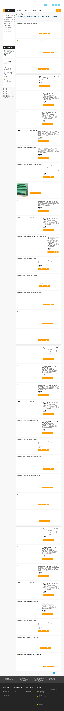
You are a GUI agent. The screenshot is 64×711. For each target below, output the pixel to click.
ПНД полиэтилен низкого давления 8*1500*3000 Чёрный (47, 566)
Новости (34, 10)
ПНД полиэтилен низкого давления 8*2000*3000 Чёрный (47, 621)
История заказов (29, 691)
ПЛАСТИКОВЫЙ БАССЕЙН (8, 17)
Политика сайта (5, 692)
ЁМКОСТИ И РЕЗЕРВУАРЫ (8, 27)
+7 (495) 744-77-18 (41, 698)
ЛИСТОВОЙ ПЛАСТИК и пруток (10, 13)
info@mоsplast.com (41, 704)
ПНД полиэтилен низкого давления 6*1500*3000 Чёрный (47, 440)
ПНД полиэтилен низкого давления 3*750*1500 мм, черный (49, 76)
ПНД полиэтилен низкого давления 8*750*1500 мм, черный (49, 511)
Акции (15, 691)
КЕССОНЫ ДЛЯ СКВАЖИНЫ (8, 23)
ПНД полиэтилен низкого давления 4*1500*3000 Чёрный (47, 201)
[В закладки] (47, 33)
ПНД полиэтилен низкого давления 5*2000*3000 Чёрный (47, 385)
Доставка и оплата (27, 10)
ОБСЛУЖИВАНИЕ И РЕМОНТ (8, 41)
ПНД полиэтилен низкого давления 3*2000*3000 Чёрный (47, 148)
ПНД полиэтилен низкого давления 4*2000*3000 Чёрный (47, 259)
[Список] (18, 20)
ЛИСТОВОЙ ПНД (19, 13)
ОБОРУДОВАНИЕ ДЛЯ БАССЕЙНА (9, 39)
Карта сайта (16, 692)
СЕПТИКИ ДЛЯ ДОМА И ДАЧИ (8, 21)
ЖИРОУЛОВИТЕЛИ (7, 29)
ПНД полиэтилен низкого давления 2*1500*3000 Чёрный (47, 59)
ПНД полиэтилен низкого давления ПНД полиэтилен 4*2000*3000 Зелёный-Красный (53, 238)
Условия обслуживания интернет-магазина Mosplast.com (6, 695)
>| (60, 672)
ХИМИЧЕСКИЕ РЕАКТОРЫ (8, 31)
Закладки (27, 692)
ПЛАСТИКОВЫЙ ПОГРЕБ (7, 25)
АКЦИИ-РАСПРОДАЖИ (7, 43)
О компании (19, 10)
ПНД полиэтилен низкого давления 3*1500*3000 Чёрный (47, 131)
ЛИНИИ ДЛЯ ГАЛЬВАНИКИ (8, 33)
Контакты (40, 10)
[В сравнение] (49, 33)
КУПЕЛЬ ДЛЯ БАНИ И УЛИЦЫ (8, 19)
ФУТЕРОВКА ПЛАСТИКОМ (8, 35)
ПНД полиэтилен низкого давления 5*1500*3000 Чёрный (47, 330)
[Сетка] (17, 20)
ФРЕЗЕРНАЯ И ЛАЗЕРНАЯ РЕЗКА (9, 37)
